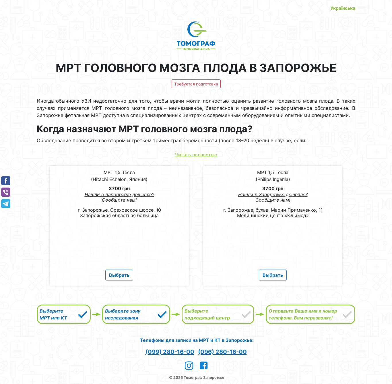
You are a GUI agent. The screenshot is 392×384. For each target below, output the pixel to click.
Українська (342, 8)
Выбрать (119, 275)
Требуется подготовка (196, 83)
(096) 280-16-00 (222, 351)
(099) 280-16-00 (169, 351)
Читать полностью (196, 154)
